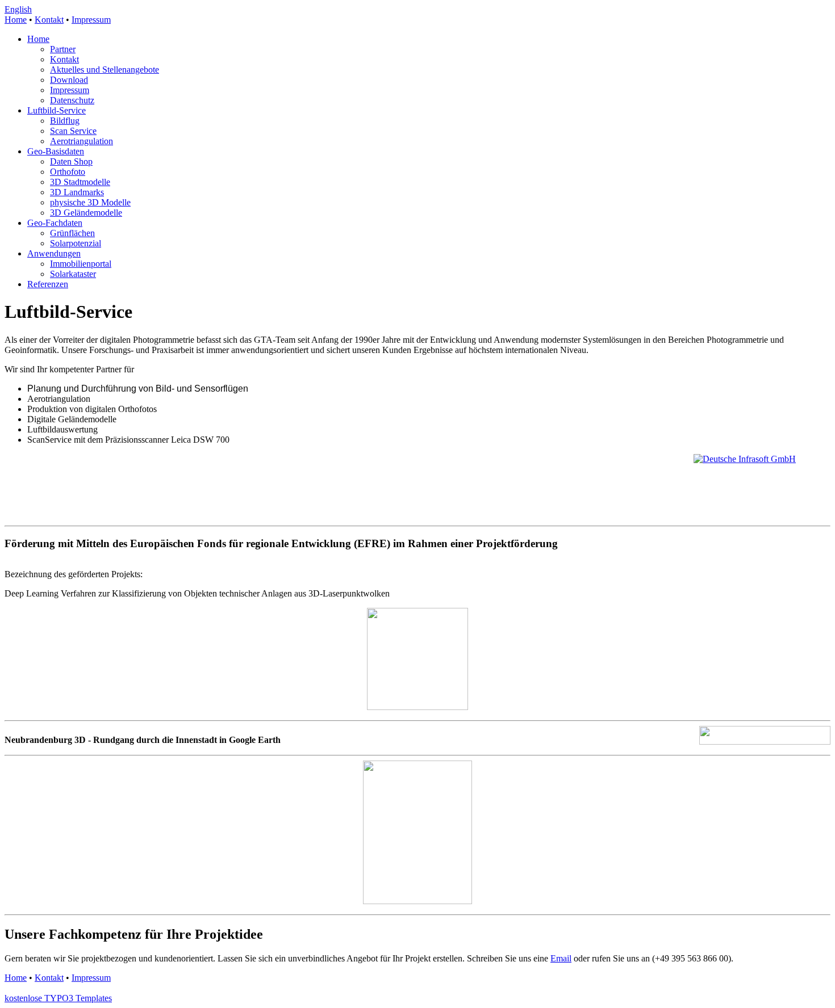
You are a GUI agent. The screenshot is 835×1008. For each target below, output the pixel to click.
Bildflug (65, 120)
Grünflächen (72, 233)
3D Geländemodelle (86, 212)
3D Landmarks (77, 192)
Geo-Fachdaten (54, 223)
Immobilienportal (80, 263)
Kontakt (49, 19)
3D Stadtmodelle (80, 182)
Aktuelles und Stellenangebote (104, 69)
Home (16, 19)
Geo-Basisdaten (55, 151)
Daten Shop (71, 161)
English (18, 9)
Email (560, 958)
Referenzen (47, 284)
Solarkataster (73, 274)
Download (69, 80)
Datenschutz (72, 100)
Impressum (91, 19)
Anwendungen (54, 253)
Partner (63, 49)
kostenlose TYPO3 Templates (58, 998)
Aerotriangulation (81, 141)
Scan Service (73, 131)
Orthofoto (67, 172)
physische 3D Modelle (90, 202)
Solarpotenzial (75, 243)
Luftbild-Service (56, 110)
